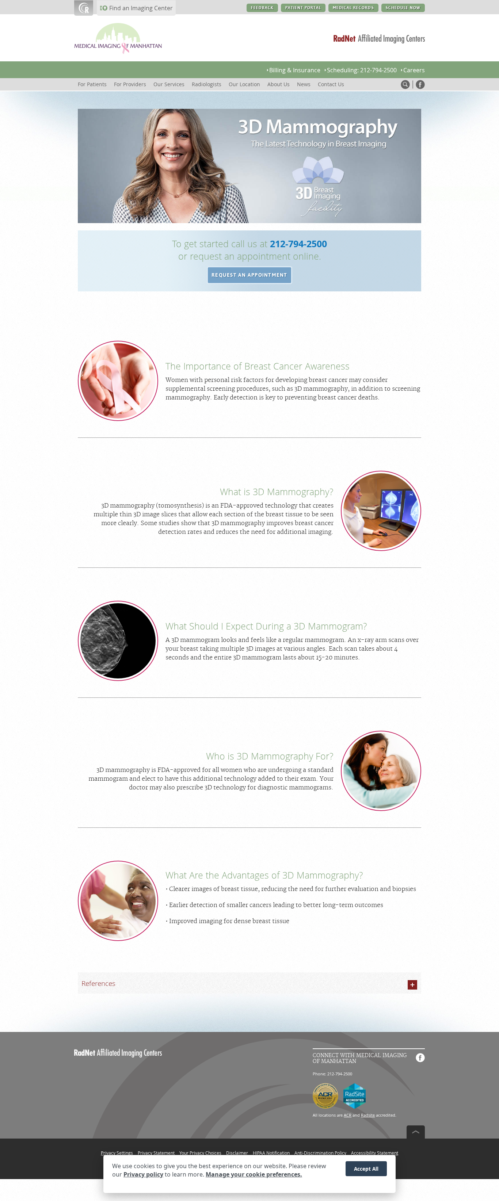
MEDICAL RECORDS (353, 7)
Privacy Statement (156, 1153)
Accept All (366, 1168)
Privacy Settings (117, 1153)
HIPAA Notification (271, 1153)
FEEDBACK (262, 7)
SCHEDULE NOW (403, 7)
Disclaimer (237, 1153)
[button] (249, 275)
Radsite (368, 1115)
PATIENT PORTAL (303, 7)
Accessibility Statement (374, 1153)
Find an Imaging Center (141, 8)
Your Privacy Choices (200, 1153)
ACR (347, 1115)
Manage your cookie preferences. (254, 1175)
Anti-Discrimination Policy (320, 1153)
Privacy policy (143, 1175)
